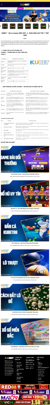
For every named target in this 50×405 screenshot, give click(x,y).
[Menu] (1, 4)
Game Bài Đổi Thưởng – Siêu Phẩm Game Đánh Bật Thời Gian (25, 174)
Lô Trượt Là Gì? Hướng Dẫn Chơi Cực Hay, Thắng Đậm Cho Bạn (25, 277)
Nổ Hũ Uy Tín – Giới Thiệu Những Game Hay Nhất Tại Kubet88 (25, 208)
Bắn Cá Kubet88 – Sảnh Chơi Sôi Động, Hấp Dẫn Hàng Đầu (25, 243)
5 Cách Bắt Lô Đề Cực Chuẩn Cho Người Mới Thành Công (25, 312)
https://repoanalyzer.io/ (43, 367)
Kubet (6, 361)
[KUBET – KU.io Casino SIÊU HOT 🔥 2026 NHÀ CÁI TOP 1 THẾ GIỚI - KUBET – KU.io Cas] (25, 4)
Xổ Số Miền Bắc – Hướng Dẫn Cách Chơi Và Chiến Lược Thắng (25, 346)
